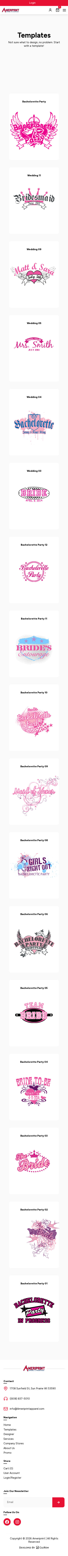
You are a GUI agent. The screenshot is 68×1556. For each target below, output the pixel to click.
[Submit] (58, 1502)
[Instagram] (17, 1521)
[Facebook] (7, 1521)
